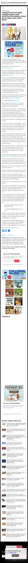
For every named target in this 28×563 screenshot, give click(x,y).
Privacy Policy (13, 552)
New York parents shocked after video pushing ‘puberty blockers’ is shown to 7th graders (16, 490)
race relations (5, 242)
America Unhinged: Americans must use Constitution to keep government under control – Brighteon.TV (14, 524)
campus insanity (16, 237)
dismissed (6, 171)
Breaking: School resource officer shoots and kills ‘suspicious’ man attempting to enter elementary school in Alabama (15, 467)
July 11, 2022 (16, 100)
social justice (16, 242)
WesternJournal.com (7, 68)
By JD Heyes (13, 457)
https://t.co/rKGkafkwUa (14, 98)
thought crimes (9, 243)
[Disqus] (14, 334)
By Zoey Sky (13, 476)
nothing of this (15, 103)
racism (10, 242)
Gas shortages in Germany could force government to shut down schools (14, 443)
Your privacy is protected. (7, 264)
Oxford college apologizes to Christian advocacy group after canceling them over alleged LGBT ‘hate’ (15, 461)
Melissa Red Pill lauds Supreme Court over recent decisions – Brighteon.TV (15, 479)
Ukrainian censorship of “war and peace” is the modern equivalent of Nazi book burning (16, 530)
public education (20, 240)
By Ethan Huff (13, 440)
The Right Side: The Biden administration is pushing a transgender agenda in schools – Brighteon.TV (15, 513)
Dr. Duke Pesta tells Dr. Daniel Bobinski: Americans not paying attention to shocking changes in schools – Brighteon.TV (15, 484)
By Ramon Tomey (13, 520)
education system (9, 239)
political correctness (11, 240)
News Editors (10, 22)
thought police (16, 243)
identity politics (22, 239)
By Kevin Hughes (13, 481)
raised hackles (9, 156)
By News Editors (13, 426)
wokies (22, 243)
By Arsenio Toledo (14, 445)
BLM (10, 237)
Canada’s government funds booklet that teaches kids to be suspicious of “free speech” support (16, 449)
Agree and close (15, 555)
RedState (4, 77)
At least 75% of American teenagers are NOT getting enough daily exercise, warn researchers (15, 473)
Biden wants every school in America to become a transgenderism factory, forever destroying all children (15, 507)
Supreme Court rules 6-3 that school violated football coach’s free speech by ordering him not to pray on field (15, 501)
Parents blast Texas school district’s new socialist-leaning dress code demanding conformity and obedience (14, 455)
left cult (3, 240)
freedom (16, 239)
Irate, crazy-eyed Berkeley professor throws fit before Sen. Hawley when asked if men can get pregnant (15, 430)
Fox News (10, 75)
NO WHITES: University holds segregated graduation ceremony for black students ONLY (16, 495)
